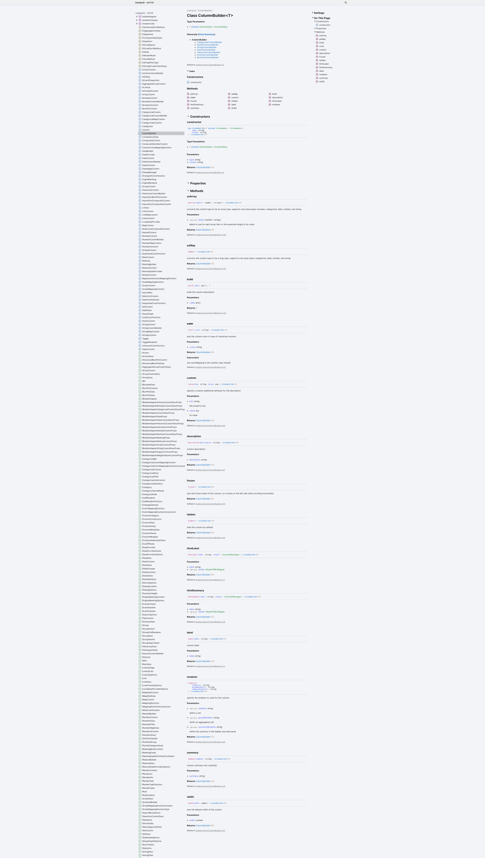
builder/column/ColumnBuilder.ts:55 (210, 504)
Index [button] (192, 71)
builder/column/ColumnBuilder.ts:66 (210, 742)
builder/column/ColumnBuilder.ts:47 (210, 470)
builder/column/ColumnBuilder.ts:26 (210, 538)
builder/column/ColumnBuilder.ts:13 (210, 666)
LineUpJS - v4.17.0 (144, 2)
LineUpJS (191, 10)
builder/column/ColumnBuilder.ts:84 (210, 426)
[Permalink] (203, 122)
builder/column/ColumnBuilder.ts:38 (210, 622)
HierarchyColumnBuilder (208, 52)
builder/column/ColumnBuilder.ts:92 (210, 830)
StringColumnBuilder (207, 47)
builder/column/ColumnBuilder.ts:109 (211, 235)
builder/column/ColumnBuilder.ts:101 (211, 367)
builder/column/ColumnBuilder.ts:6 (210, 172)
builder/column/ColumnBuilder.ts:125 (211, 269)
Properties (321, 28)
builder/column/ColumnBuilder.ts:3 (210, 65)
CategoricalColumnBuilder (209, 42)
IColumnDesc (206, 27)
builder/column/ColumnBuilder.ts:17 (210, 580)
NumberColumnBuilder (208, 44)
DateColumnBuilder (206, 50)
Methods (320, 32)
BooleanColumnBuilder (208, 57)
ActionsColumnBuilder (207, 55)
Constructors (322, 21)
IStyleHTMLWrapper (230, 555)
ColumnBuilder (205, 10)
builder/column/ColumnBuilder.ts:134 (211, 313)
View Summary (206, 34)
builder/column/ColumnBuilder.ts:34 (210, 786)
